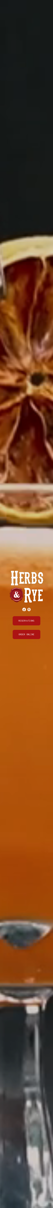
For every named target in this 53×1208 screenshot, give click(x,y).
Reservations (26, 620)
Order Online (26, 634)
